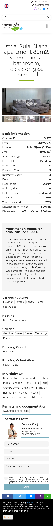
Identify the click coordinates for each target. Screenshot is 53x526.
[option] (18, 118)
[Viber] (39, 496)
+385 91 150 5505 (41, 5)
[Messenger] (30, 496)
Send (26, 487)
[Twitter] (19, 496)
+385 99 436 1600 (41, 2)
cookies (31, 502)
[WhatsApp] (47, 496)
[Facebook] (7, 496)
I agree (7, 517)
